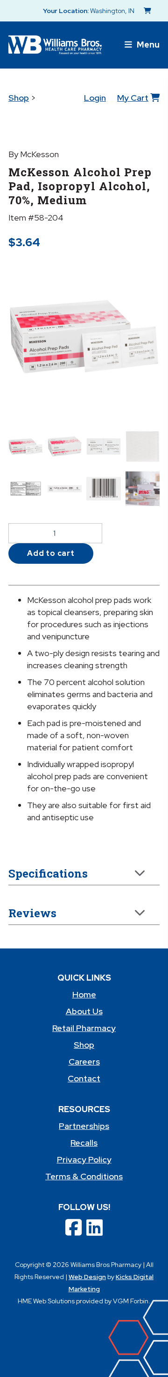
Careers (84, 1061)
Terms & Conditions (84, 1176)
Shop (18, 97)
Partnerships (84, 1126)
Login (95, 97)
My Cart (132, 97)
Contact (84, 1078)
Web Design (87, 1277)
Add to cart (51, 553)
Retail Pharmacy (84, 1028)
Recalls (84, 1142)
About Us (84, 1011)
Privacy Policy (84, 1159)
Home (84, 994)
